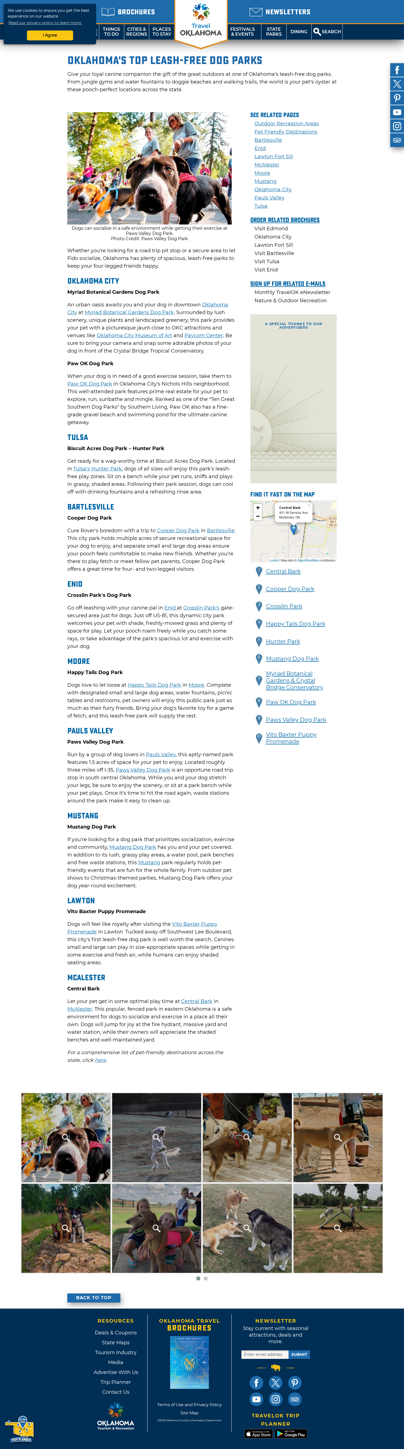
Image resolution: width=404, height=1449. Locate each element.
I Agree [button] (50, 35)
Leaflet (274, 560)
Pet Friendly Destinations (285, 132)
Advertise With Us (116, 1372)
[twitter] (397, 84)
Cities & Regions (136, 32)
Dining (298, 31)
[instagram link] (276, 1399)
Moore (196, 685)
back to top (94, 1297)
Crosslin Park (284, 606)
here (100, 1060)
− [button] (258, 516)
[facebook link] (256, 1383)
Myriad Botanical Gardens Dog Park (129, 312)
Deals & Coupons (116, 1333)
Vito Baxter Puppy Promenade (291, 738)
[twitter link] (276, 1383)
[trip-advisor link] (295, 1399)
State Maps (116, 1343)
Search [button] (331, 31)
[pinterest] (397, 98)
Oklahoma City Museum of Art (134, 336)
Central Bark (196, 1001)
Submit (299, 1354)
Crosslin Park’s (201, 608)
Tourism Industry (116, 1353)
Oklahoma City (273, 190)
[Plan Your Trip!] (20, 1429)
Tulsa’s (81, 469)
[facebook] (397, 70)
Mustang (149, 863)
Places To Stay (162, 32)
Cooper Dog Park (178, 531)
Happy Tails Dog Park (154, 685)
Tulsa (260, 206)
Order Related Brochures (285, 220)
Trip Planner (116, 1382)
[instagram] (397, 126)
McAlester (79, 1009)
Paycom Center (203, 336)
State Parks (274, 32)
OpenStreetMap (308, 560)
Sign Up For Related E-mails (287, 283)
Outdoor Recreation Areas (286, 124)
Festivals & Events (242, 32)
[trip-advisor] (397, 140)
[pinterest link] (295, 1383)
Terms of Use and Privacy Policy (189, 1404)
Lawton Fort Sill (273, 157)
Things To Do (111, 32)
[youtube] (397, 112)
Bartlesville (220, 531)
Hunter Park (106, 469)
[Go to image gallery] (149, 223)
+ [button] (258, 507)
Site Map (189, 1412)
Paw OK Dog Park (89, 384)
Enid (170, 608)
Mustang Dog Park (132, 847)
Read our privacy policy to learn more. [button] (45, 22)
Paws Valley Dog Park (143, 770)
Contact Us (115, 1392)
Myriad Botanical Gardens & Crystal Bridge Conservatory (294, 680)
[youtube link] (256, 1399)
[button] (259, 571)
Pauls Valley (161, 755)
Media (115, 1362)
